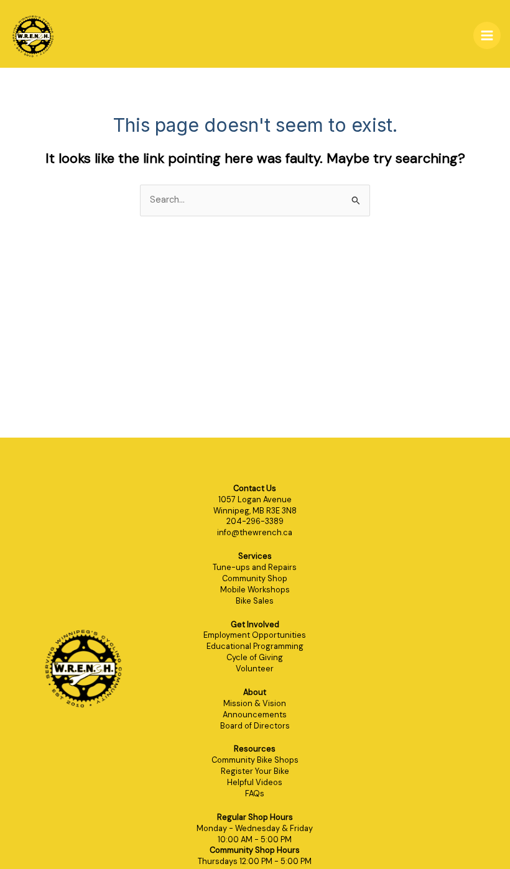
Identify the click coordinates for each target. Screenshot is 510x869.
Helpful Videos (254, 782)
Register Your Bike (255, 771)
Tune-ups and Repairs (255, 567)
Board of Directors (255, 725)
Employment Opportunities (254, 635)
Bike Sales (255, 600)
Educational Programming (255, 646)
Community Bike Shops (255, 760)
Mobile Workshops (255, 589)
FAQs (254, 793)
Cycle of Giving (254, 657)
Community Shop (254, 578)
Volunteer (255, 668)
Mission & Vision (254, 703)
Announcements (255, 714)
